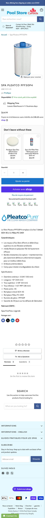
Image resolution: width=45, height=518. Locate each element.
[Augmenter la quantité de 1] (23, 173)
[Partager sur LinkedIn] (12, 320)
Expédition (11, 508)
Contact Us (11, 516)
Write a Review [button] (24, 351)
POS (12, 514)
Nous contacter (7, 506)
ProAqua (7, 93)
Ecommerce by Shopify (26, 514)
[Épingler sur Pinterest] (17, 320)
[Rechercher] (40, 19)
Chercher (28, 506)
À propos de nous (31, 508)
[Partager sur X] (8, 320)
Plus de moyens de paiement (22, 195)
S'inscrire (36, 459)
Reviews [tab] (7, 362)
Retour (20, 508)
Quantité (4, 167)
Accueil (4, 35)
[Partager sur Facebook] (3, 320)
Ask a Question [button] (23, 357)
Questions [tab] (23, 362)
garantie (37, 506)
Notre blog (19, 506)
